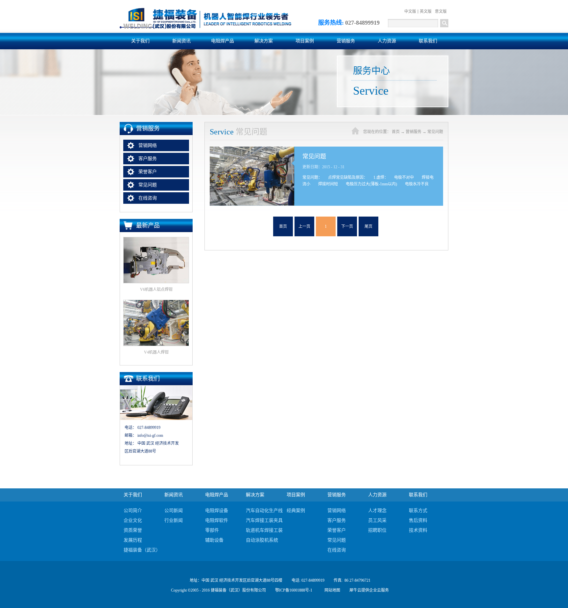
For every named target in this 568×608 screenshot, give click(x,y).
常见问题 (435, 131)
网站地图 (331, 590)
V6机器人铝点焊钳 (156, 289)
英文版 (426, 11)
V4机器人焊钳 (156, 352)
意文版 (441, 11)
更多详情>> (369, 176)
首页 (283, 226)
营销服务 (413, 131)
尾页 (368, 226)
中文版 (410, 11)
